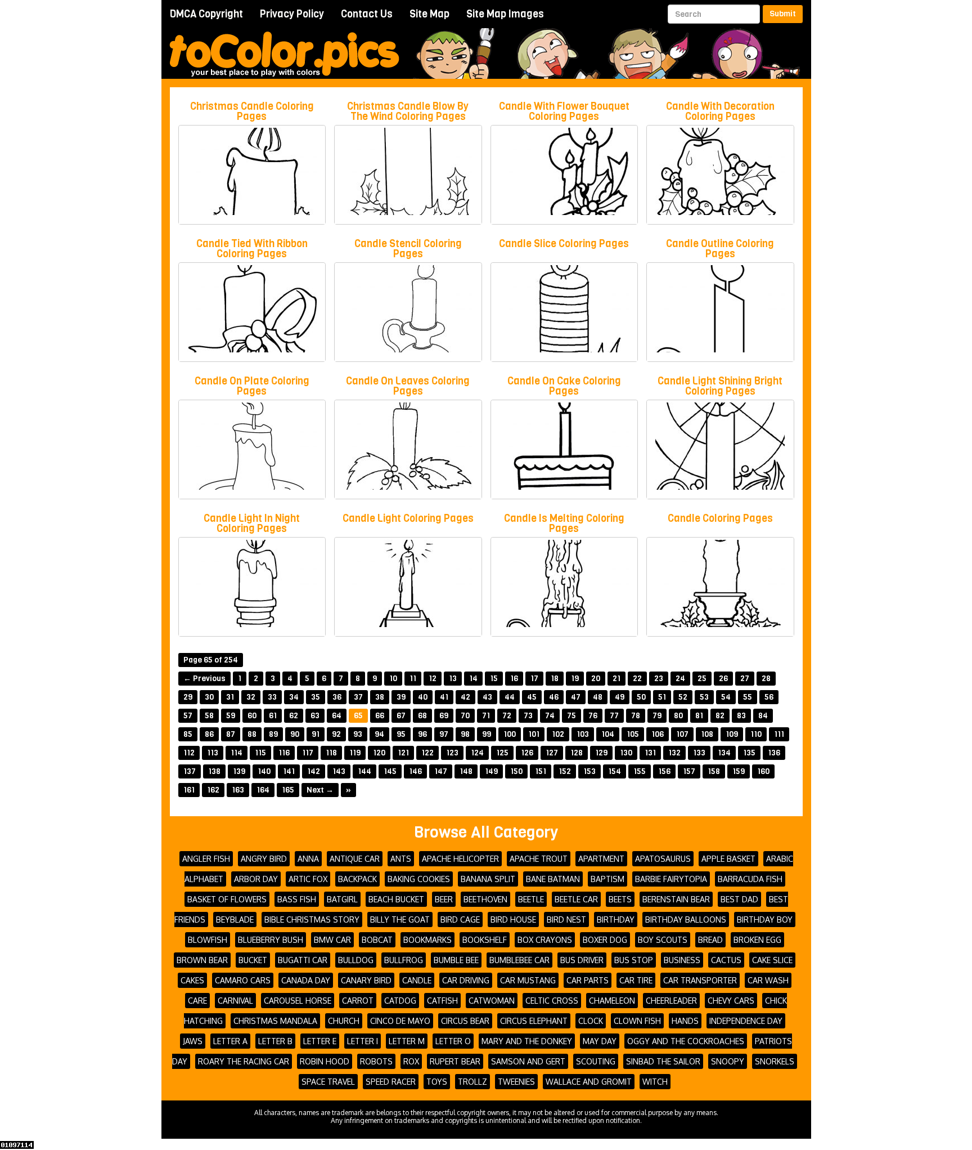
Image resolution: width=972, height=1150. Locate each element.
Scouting (595, 1061)
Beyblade (235, 919)
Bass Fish (296, 899)
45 (532, 697)
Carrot (358, 1000)
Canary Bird (366, 980)
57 (187, 715)
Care (197, 1000)
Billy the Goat (400, 919)
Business (682, 960)
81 (699, 715)
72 (506, 715)
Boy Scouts (662, 940)
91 (316, 734)
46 (554, 697)
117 (307, 753)
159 (738, 771)
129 (601, 753)
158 (714, 771)
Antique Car (355, 858)
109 (732, 734)
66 (379, 715)
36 (336, 697)
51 (662, 697)
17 (534, 678)
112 (189, 753)
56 (768, 697)
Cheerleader (671, 1000)
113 (212, 753)
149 (491, 771)
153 (589, 771)
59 (230, 715)
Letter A (230, 1041)
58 (209, 715)
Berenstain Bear (676, 899)
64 (336, 715)
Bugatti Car (302, 960)
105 (633, 734)
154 (614, 771)
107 (682, 734)
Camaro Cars (243, 980)
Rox (411, 1061)
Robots (376, 1061)
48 (597, 697)
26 (723, 678)
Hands (685, 1021)
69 (443, 715)
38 (379, 697)
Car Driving (465, 980)
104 (607, 734)
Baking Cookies (419, 879)
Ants (400, 858)
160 (763, 771)
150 (516, 771)
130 (626, 753)
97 (443, 734)
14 (473, 678)
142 (313, 771)
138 (214, 771)
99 (486, 734)
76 (592, 715)
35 (315, 697)
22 (637, 678)
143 (338, 771)
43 (487, 697)
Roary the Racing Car (243, 1061)
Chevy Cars (731, 1000)
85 (187, 734)
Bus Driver (582, 960)
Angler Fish (206, 858)
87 (230, 734)
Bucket (252, 960)
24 (680, 678)
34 (294, 697)
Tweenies (516, 1081)
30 (209, 697)
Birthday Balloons (685, 919)
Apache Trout (539, 858)
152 (565, 771)
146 (415, 771)
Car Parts (587, 980)
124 (477, 753)
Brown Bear (202, 960)
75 (571, 715)
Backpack (357, 879)
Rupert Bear (455, 1061)
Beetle (531, 899)
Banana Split (488, 879)
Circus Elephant (534, 1021)
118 (331, 753)
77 (614, 715)
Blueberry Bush (270, 940)
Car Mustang (528, 980)
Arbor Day (256, 879)
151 (540, 771)
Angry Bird (264, 858)
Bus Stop (633, 960)
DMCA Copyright (206, 14)
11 (413, 678)
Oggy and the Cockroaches (685, 1041)
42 (465, 697)
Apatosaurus (663, 858)
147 (440, 771)
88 (252, 734)
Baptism (607, 879)
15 (494, 678)
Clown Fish (637, 1021)
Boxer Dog (605, 940)
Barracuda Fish (750, 879)
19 (575, 678)
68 (422, 715)
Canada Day (305, 980)
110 (756, 734)
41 (444, 697)
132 (674, 753)
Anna (308, 858)
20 (595, 678)
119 (355, 753)
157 (689, 771)
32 (250, 697)
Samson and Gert (528, 1061)
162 (213, 790)
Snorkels (774, 1061)
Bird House (513, 919)
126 (527, 753)
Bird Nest (566, 919)
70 (465, 715)
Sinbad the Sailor (663, 1061)
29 (187, 697)
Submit (783, 13)
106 (657, 734)
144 (364, 771)
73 (528, 715)
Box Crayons (545, 940)
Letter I (362, 1041)
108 (707, 734)
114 (236, 753)
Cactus (726, 960)
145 (390, 771)
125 (502, 753)
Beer (444, 899)
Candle (416, 980)
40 (423, 697)
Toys (436, 1081)
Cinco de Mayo (400, 1021)
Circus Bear (465, 1021)
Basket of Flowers (227, 899)
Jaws (192, 1041)
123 (452, 753)
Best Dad (739, 899)
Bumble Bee (456, 960)
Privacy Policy (292, 14)
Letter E (319, 1041)
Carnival (235, 1000)
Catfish (442, 1000)
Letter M (407, 1041)
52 (682, 697)
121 (403, 753)
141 (289, 771)
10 (393, 678)
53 (704, 697)
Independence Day (745, 1021)
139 (239, 771)
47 (575, 697)
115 (260, 753)
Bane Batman (553, 879)
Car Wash (768, 980)
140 (264, 771)
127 (552, 753)
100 (509, 734)
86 (209, 734)
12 (432, 678)
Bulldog (356, 960)
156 (664, 771)
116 (284, 753)
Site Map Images (505, 14)
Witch (655, 1081)
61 (273, 715)
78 (635, 715)
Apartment (601, 858)
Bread (710, 940)
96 (422, 734)
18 (555, 678)
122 (427, 753)
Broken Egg (757, 940)
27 (744, 678)
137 (189, 771)
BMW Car (332, 940)
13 (453, 678)
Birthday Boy (765, 919)
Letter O (453, 1041)
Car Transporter (700, 980)
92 (336, 734)
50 (641, 697)
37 (358, 697)
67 (401, 715)
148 (466, 771)
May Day (599, 1041)
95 (401, 734)
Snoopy (727, 1061)
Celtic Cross (551, 1000)
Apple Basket (728, 858)
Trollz (472, 1081)
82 (720, 715)
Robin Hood (324, 1061)
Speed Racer (391, 1081)
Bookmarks (427, 940)
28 (766, 678)
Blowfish (207, 940)
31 (230, 697)
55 (747, 697)
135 (749, 753)
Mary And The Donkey (527, 1041)
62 (293, 715)
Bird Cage (460, 919)
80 (678, 715)
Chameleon (612, 1000)
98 (465, 734)
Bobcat (377, 940)
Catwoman (492, 1000)
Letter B (275, 1041)
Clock (590, 1021)
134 (724, 753)
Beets (620, 899)
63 (315, 715)
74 (550, 715)
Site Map (429, 14)
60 (252, 715)
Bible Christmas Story (311, 919)
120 (379, 753)
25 (702, 678)
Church (343, 1021)
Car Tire (635, 980)
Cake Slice (772, 960)
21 (616, 678)
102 (558, 734)
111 (779, 734)
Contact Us (367, 14)
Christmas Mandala (275, 1021)
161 (189, 790)
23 (658, 678)
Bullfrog (403, 960)
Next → (320, 790)
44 (510, 697)
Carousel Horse (297, 1000)
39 (401, 697)
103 (583, 734)
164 (262, 790)
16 (514, 678)
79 (657, 715)
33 (272, 697)
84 (763, 715)
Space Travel (328, 1081)
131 (650, 753)
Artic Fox (308, 879)
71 (486, 715)
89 (273, 734)
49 (619, 697)
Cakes (192, 980)
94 (379, 734)
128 (576, 753)
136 (774, 753)
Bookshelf (484, 940)
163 (238, 790)
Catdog (400, 1000)
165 (288, 790)
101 (533, 734)
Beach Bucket (396, 899)
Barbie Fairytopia (671, 879)
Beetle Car (576, 899)
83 (741, 715)
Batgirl (342, 899)
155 (639, 771)
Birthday (615, 919)
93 (357, 734)
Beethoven (485, 899)
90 (294, 734)
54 (726, 697)
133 (699, 753)
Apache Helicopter (460, 858)
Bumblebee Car (519, 960)
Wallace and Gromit (589, 1081)
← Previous (204, 678)
